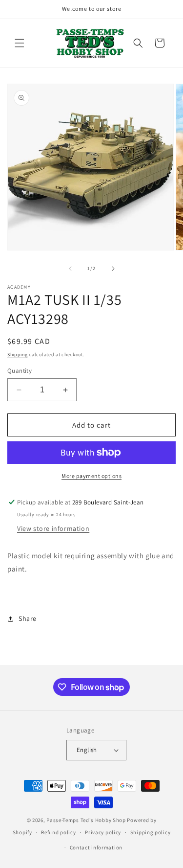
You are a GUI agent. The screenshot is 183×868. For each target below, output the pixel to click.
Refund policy (58, 832)
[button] (19, 43)
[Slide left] (70, 268)
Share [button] (28, 618)
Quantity (19, 370)
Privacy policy (103, 832)
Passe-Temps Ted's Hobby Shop (86, 820)
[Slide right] (113, 268)
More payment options (91, 476)
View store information (53, 528)
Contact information (96, 847)
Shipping (17, 354)
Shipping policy (150, 832)
